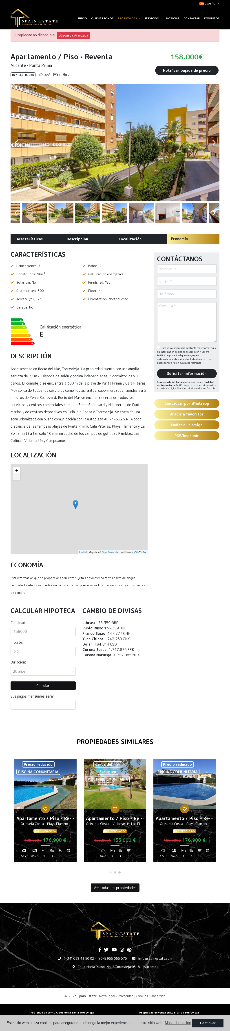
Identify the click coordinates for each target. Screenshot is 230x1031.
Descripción (77, 239)
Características (28, 239)
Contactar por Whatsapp (186, 403)
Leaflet (83, 552)
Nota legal (107, 996)
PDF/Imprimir (187, 435)
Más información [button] (178, 1023)
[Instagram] (122, 950)
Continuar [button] (207, 1023)
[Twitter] (106, 950)
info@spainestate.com (155, 958)
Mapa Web (157, 996)
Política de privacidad (169, 355)
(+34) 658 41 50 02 (79, 958)
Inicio (82, 18)
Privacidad (125, 996)
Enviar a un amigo (187, 424)
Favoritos (211, 18)
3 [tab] (119, 872)
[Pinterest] (129, 950)
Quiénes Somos (102, 18)
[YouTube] (114, 950)
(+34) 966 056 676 (112, 958)
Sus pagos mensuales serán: (33, 696)
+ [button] (16, 470)
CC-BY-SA (140, 552)
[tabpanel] (45, 812)
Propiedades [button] (127, 18)
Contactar (192, 18)
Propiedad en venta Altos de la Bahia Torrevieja (61, 1012)
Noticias (172, 18)
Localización (130, 239)
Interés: (17, 642)
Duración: (18, 662)
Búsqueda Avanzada (73, 35)
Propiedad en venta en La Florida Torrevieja (169, 1012)
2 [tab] (115, 872)
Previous (16, 142)
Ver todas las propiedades (115, 887)
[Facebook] (100, 950)
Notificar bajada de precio (187, 70)
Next (213, 142)
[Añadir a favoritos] (45, 808)
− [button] (16, 477)
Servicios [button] (151, 18)
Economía (179, 238)
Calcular (43, 685)
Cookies (142, 996)
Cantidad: (18, 622)
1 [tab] (110, 872)
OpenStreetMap (110, 552)
